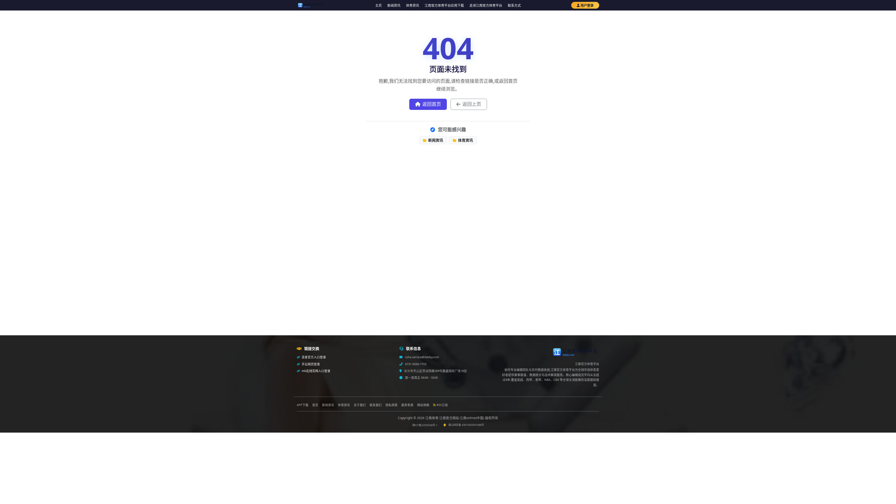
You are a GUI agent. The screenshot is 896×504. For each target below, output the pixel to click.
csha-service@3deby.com (421, 357)
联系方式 (514, 5)
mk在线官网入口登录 (315, 371)
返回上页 (471, 104)
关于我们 (360, 405)
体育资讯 (412, 5)
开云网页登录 (310, 364)
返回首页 (431, 104)
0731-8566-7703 (415, 364)
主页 (378, 5)
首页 (315, 405)
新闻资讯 (393, 5)
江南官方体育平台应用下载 (444, 5)
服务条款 (407, 405)
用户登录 (587, 5)
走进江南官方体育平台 (485, 5)
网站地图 (423, 405)
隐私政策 (391, 405)
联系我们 (376, 405)
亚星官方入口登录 (313, 357)
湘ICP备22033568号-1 (425, 425)
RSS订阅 (442, 405)
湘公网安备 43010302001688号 (466, 425)
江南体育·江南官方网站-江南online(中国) (455, 418)
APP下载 (302, 405)
